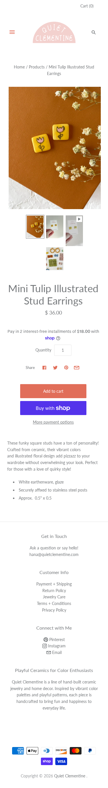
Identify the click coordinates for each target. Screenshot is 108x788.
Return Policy (54, 590)
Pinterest (56, 639)
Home (19, 66)
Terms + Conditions (54, 603)
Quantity (43, 349)
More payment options (53, 422)
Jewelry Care (54, 596)
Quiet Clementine (69, 775)
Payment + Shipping (54, 583)
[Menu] (12, 32)
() (87, 5)
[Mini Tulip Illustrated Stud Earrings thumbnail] (35, 227)
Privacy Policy (54, 610)
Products (37, 66)
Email (56, 652)
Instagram (56, 645)
